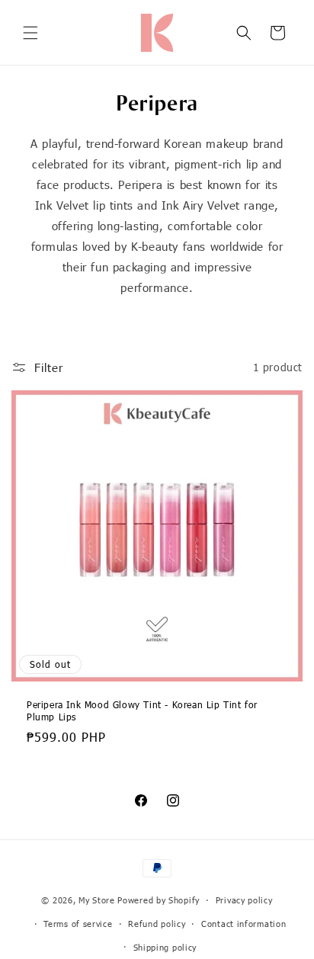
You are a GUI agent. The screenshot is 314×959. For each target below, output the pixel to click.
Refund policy (156, 924)
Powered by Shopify (158, 900)
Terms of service (77, 924)
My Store (96, 900)
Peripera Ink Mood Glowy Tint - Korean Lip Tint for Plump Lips (142, 710)
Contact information (243, 924)
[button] (30, 33)
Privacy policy (244, 900)
